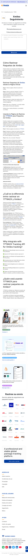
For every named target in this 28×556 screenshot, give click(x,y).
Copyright (4, 484)
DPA (3, 486)
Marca (3, 510)
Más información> (21, 1)
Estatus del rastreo (7, 503)
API (7, 225)
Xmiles (22, 83)
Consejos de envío (7, 505)
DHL (4, 126)
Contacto (4, 521)
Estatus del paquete (7, 500)
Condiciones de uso (7, 479)
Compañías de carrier (8, 11)
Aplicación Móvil (20, 183)
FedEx (22, 125)
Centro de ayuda (6, 524)
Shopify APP (13, 225)
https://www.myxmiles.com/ (14, 32)
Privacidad (4, 481)
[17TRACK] (5, 5)
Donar (3, 529)
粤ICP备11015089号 (14, 554)
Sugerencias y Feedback (8, 526)
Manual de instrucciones (8, 497)
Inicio (2, 11)
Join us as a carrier (14, 461)
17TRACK (9, 116)
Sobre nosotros (6, 476)
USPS (16, 125)
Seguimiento (5, 508)
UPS (19, 125)
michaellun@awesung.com (14, 29)
